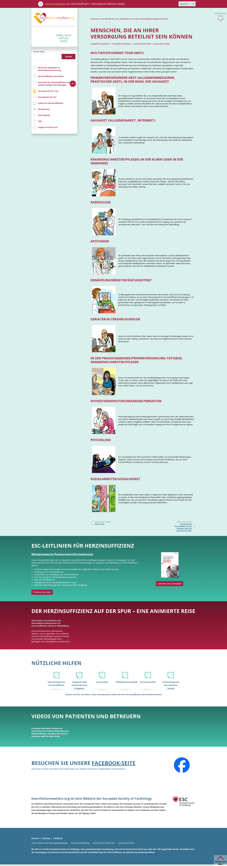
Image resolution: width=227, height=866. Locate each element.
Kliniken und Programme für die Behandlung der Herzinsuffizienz (183, 526)
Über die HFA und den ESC (104, 843)
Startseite (95, 19)
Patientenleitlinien (55, 3)
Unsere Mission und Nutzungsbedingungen (49, 843)
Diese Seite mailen (162, 44)
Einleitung (102, 523)
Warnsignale (44, 115)
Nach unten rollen (220, 14)
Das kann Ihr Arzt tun (48, 91)
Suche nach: (39, 51)
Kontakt (35, 838)
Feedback (57, 838)
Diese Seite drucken (142, 44)
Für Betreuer (44, 109)
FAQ (40, 121)
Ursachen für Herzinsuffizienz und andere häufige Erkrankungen (56, 83)
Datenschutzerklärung (80, 843)
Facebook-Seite (113, 763)
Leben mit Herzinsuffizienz (50, 103)
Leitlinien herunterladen (170, 583)
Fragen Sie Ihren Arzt (48, 127)
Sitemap (46, 838)
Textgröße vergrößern (100, 44)
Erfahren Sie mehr (42, 592)
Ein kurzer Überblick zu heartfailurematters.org (49, 68)
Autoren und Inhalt (126, 843)
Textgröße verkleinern (121, 44)
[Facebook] (182, 765)
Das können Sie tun (47, 97)
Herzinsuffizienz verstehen (50, 76)
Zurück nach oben (220, 862)
